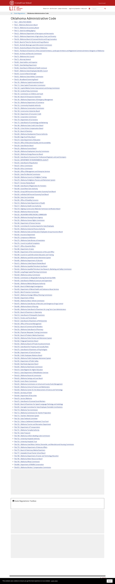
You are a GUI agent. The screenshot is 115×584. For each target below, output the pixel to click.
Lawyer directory (62, 8)
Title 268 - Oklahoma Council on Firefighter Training (30, 177)
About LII (45, 8)
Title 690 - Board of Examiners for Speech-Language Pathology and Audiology (38, 404)
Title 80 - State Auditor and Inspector (25, 62)
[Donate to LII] (89, 8)
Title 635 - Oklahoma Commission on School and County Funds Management (38, 384)
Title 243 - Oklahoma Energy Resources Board (28, 154)
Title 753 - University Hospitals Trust (25, 441)
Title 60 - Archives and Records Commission (28, 54)
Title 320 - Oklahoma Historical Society (26, 212)
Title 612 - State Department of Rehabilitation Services (31, 372)
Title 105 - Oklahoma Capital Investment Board (28, 82)
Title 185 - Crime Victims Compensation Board (28, 128)
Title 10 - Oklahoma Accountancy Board (26, 28)
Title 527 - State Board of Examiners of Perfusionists (30, 321)
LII (11, 13)
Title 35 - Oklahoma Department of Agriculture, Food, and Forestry (35, 36)
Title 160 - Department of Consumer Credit (27, 114)
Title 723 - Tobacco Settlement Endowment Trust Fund (31, 421)
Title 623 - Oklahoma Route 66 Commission (27, 375)
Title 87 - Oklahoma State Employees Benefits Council (31, 71)
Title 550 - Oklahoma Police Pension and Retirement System (33, 338)
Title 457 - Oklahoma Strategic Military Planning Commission (33, 295)
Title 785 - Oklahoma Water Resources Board (28, 459)
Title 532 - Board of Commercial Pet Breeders (28, 326)
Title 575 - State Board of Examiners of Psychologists (30, 349)
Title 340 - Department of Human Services (27, 223)
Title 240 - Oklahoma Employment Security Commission (31, 151)
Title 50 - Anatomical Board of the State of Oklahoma (30, 48)
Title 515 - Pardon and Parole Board (25, 318)
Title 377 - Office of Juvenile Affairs (25, 246)
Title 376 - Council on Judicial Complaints (27, 243)
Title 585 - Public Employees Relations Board (28, 355)
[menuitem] (45, 8)
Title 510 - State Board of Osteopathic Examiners (29, 315)
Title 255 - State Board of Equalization (26, 163)
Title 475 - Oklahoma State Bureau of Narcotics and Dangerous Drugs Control (38, 304)
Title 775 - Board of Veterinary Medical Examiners (29, 450)
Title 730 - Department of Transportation (27, 427)
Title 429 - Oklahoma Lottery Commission (27, 275)
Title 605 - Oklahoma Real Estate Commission (28, 367)
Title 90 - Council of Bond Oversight (25, 74)
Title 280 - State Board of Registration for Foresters (30, 186)
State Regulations (19, 13)
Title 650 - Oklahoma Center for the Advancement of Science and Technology (38, 390)
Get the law (53, 8)
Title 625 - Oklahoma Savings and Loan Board (28, 378)
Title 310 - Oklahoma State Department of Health (29, 203)
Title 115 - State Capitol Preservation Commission (29, 85)
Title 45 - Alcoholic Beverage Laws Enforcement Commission (33, 45)
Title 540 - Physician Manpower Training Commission (30, 332)
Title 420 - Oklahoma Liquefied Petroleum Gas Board (30, 266)
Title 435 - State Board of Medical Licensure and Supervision (33, 281)
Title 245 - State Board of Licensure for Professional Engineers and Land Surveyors (40, 157)
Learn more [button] (54, 581)
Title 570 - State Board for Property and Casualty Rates (31, 347)
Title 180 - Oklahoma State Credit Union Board (28, 125)
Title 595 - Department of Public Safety (26, 361)
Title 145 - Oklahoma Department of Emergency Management (33, 99)
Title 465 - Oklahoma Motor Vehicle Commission (29, 301)
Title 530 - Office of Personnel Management (27, 324)
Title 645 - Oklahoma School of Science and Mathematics (32, 387)
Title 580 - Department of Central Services (27, 352)
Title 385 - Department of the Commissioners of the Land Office (34, 252)
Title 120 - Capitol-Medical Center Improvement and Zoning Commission (37, 88)
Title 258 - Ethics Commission (23, 168)
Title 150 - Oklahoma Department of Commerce (29, 102)
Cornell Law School (22, 2)
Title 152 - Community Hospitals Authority (27, 105)
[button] (105, 8)
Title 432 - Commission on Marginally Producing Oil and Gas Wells (35, 278)
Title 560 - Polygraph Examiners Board (26, 341)
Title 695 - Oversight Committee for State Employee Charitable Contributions (38, 407)
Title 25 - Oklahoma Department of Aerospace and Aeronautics (34, 33)
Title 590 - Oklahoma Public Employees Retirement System (32, 358)
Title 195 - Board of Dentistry (23, 131)
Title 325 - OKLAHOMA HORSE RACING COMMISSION (30, 214)
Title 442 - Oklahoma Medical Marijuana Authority (29, 283)
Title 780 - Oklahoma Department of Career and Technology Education (36, 456)
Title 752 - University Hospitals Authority (27, 439)
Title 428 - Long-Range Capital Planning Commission (30, 272)
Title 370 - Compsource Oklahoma (25, 237)
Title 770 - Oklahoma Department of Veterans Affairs (30, 447)
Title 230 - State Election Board (23, 145)
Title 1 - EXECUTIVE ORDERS (22, 22)
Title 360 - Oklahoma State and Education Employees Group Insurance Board (38, 232)
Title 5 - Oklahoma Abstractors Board (26, 25)
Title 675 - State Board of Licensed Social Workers (29, 401)
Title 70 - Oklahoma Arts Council (24, 56)
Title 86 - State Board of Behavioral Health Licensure (30, 68)
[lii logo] (16, 8)
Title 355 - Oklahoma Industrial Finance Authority (29, 229)
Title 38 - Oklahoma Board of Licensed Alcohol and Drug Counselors (35, 39)
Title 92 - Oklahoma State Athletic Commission (28, 77)
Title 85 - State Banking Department (25, 65)
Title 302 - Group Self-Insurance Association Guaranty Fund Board (35, 191)
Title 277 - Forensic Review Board (24, 183)
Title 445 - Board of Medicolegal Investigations (28, 286)
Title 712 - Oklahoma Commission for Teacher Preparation (32, 413)
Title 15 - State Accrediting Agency (24, 31)
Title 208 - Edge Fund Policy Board (24, 137)
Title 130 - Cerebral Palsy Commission (26, 91)
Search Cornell (102, 3)
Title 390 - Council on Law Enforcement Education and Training (34, 255)
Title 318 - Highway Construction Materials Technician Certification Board (37, 209)
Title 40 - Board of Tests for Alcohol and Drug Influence (31, 42)
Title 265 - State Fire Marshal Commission (27, 174)
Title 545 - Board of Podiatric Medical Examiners (29, 335)
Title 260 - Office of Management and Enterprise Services (32, 171)
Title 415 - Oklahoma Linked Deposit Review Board (30, 263)
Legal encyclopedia (74, 8)
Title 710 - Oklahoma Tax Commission (26, 410)
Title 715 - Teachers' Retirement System (26, 416)
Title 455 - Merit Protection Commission (26, 292)
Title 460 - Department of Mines (24, 298)
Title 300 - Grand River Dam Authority (26, 189)
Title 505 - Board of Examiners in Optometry (28, 312)
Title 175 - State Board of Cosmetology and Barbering (31, 122)
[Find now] (105, 8)
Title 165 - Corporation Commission (25, 117)
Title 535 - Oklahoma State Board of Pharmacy (28, 329)
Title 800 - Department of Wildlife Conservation (29, 464)
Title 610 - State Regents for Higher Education (28, 370)
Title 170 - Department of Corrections (26, 120)
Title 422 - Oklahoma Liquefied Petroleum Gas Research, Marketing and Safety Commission (43, 269)
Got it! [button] (109, 581)
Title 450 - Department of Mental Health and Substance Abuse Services (36, 289)
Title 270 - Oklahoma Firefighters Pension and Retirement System (34, 180)
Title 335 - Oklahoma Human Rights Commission (29, 220)
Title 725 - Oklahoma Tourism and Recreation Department (32, 424)
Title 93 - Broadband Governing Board (26, 79)
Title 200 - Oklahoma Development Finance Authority (30, 134)
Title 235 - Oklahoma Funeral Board (25, 148)
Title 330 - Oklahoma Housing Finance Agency (28, 217)
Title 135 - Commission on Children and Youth (28, 94)
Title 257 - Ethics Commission (23, 166)
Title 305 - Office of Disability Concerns (26, 200)
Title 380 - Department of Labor (24, 249)
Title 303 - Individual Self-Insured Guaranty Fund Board (31, 194)
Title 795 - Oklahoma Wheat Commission (27, 462)
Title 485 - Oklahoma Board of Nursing (26, 306)
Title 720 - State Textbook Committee (25, 418)
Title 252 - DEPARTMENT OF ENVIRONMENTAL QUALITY (31, 160)
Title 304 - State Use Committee (24, 197)
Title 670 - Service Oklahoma (23, 398)
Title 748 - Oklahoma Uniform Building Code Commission (32, 436)
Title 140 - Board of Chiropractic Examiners (27, 97)
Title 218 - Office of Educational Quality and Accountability (32, 143)
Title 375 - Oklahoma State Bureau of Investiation (29, 240)
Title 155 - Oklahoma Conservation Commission (29, 108)
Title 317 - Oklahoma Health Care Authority (27, 206)
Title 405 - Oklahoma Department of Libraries (28, 260)
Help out (83, 8)
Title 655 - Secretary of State (23, 393)
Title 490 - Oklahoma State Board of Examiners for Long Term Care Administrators (40, 309)
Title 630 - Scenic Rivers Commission (25, 381)
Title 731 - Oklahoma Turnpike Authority (26, 430)
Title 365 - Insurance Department (24, 235)
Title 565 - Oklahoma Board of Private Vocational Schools (32, 344)
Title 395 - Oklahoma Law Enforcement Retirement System (32, 258)
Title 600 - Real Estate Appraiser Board (26, 364)
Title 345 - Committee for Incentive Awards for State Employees (34, 226)
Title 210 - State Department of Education (27, 140)
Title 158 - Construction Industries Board (27, 111)
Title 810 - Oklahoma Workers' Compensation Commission (32, 467)
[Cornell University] (12, 2)
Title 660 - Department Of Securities (25, 395)
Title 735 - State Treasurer (22, 433)
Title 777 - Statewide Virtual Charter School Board (29, 453)
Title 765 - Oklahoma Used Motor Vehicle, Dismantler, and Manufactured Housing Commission (44, 444)
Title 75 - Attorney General (22, 59)
